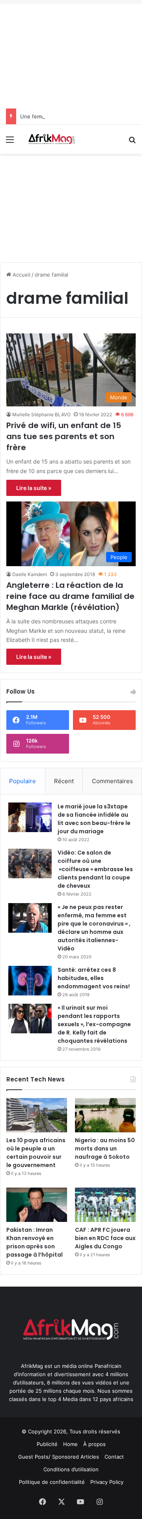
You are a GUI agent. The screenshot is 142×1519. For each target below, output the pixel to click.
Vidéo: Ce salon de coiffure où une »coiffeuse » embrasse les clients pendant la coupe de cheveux (95, 869)
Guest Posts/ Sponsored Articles (58, 1457)
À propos (94, 1444)
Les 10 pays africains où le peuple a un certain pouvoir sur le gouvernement (35, 1152)
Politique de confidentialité (52, 1482)
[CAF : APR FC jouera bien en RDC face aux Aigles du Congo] (105, 1205)
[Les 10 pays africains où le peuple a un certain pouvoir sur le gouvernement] (36, 1115)
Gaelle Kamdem (29, 574)
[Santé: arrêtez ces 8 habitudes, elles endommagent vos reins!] (30, 980)
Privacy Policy (106, 1482)
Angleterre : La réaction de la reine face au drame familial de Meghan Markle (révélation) (70, 596)
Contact (114, 1457)
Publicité (47, 1444)
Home (70, 1444)
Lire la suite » (33, 488)
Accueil (20, 274)
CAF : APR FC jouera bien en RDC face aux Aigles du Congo (105, 1238)
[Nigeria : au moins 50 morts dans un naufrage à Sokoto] (105, 1115)
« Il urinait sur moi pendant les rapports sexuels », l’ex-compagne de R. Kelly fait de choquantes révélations (94, 1024)
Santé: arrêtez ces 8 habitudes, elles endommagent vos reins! (94, 978)
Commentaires (112, 781)
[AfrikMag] (51, 139)
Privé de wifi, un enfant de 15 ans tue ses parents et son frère (63, 436)
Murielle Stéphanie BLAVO (41, 414)
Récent (64, 781)
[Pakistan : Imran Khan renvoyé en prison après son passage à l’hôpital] (36, 1205)
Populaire (22, 781)
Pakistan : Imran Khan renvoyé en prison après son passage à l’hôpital (34, 1242)
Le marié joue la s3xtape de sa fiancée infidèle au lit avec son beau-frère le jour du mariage (94, 819)
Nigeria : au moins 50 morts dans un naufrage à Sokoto (105, 1148)
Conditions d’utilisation (71, 1469)
